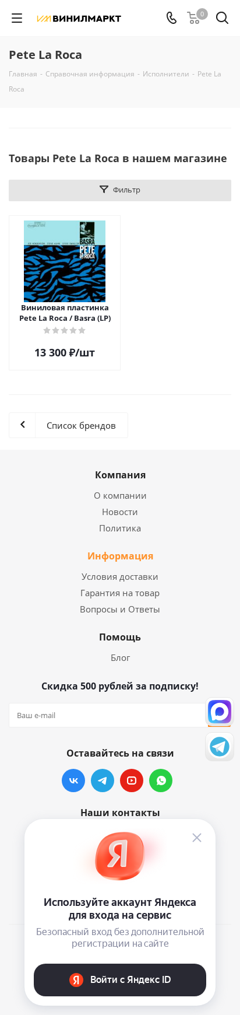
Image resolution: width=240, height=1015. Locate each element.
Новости (120, 511)
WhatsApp (160, 780)
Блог (120, 657)
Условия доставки (120, 576)
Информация (120, 556)
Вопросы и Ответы (120, 609)
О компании (120, 495)
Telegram (102, 780)
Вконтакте (73, 780)
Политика (120, 528)
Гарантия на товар (120, 592)
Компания (120, 474)
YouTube (131, 780)
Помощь (120, 637)
